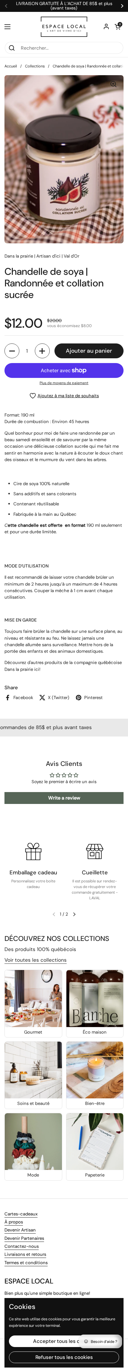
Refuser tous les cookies (64, 1303)
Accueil (10, 66)
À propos (13, 1222)
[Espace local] (64, 27)
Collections (35, 66)
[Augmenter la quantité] (42, 350)
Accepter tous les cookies (64, 1287)
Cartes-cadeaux (21, 1214)
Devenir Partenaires (24, 1238)
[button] (118, 27)
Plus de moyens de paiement (64, 383)
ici (36, 669)
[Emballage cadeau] (33, 851)
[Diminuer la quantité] (11, 350)
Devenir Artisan (20, 1230)
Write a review (64, 798)
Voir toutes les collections (35, 960)
